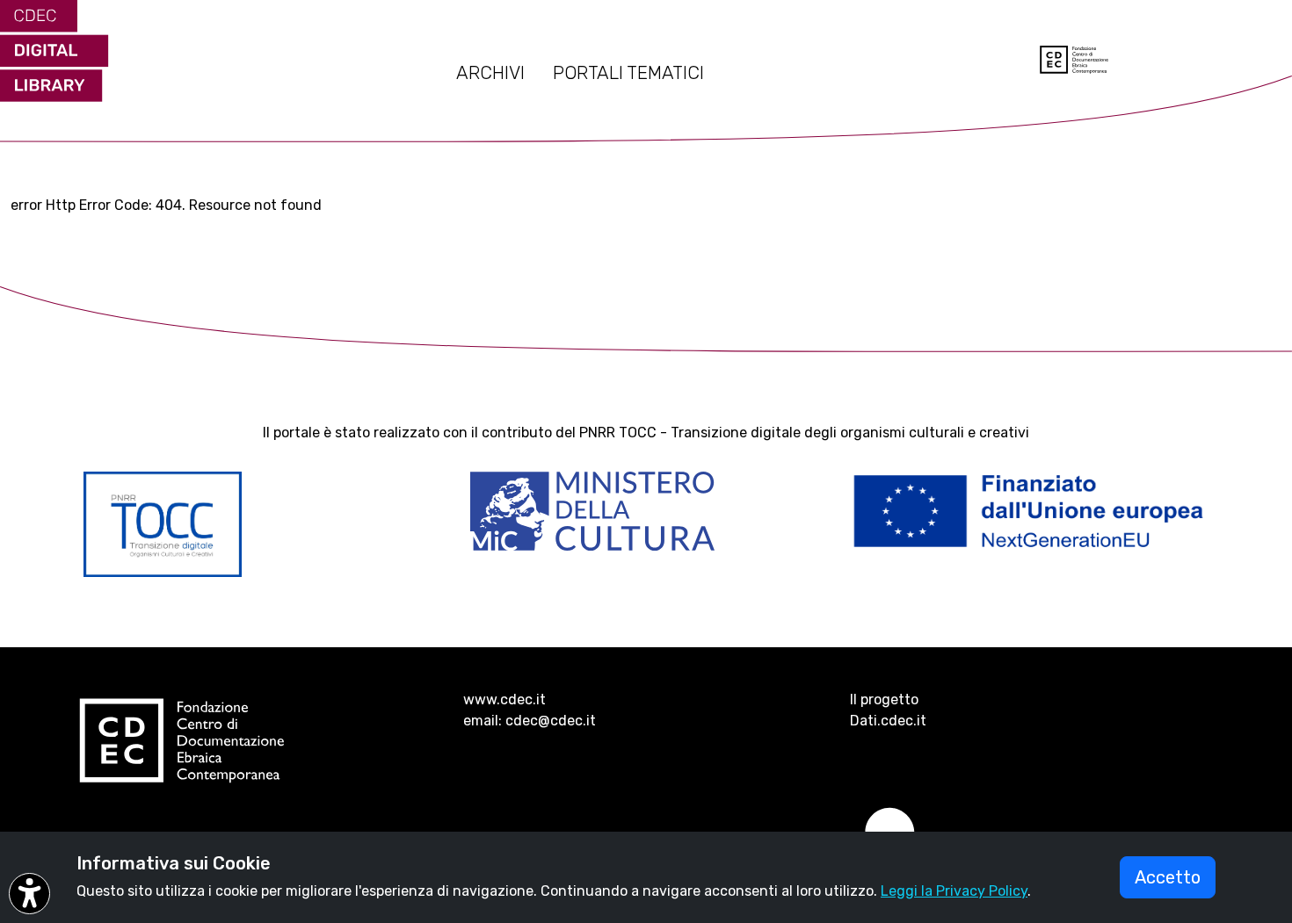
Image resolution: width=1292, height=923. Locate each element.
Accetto (1168, 877)
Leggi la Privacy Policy (954, 891)
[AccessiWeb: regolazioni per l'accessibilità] (29, 893)
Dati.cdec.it (888, 720)
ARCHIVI (490, 72)
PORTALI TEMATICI (628, 72)
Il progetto (884, 699)
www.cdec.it (504, 699)
